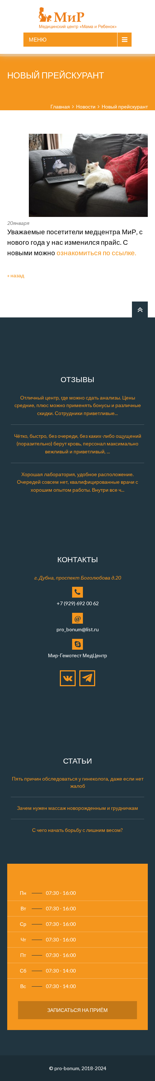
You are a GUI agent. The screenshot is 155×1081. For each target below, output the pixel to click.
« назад (15, 275)
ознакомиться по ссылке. (96, 253)
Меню (37, 39)
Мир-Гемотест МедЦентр (77, 655)
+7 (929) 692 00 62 (78, 603)
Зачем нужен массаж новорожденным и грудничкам (77, 808)
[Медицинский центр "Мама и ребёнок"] (78, 16)
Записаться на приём (77, 1010)
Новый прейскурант (125, 106)
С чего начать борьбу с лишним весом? (77, 830)
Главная (60, 106)
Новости (86, 106)
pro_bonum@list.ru (78, 629)
